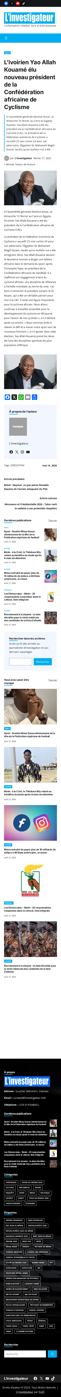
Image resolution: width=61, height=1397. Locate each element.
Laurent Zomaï (32, 1284)
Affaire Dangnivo (14, 1220)
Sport (7, 53)
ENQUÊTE (10, 1193)
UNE (51, 1326)
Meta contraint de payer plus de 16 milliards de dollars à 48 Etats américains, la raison (22, 576)
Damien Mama (38, 1263)
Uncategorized (13, 1203)
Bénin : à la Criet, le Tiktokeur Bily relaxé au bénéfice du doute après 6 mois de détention (23, 555)
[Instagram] (22, 452)
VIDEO (8, 1331)
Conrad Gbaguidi (14, 1252)
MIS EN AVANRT (12, 1294)
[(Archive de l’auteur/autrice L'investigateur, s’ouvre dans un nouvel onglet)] (6, 160)
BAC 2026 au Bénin (14, 1225)
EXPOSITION (17, 465)
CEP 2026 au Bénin (43, 1247)
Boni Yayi (26, 1241)
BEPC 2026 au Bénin (42, 1236)
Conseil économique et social (20, 1257)
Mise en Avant (40, 1289)
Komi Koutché (12, 1284)
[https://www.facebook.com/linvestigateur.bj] (35, 1378)
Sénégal (42, 1321)
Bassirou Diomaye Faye (17, 1236)
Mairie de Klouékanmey (17, 1289)
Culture (10, 1187)
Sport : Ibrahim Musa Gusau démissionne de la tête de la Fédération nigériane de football (21, 534)
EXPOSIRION (11, 1268)
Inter (21, 1193)
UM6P (41, 1326)
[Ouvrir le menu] (6, 38)
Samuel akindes (36, 1310)
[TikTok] (24, 3)
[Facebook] (6, 3)
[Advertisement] (30, 1023)
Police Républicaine (15, 1305)
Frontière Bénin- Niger (17, 1273)
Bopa (38, 1241)
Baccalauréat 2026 (37, 1225)
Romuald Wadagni (15, 1310)
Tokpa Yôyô (28, 1326)
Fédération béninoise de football (22, 1278)
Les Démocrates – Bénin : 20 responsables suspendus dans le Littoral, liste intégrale (22, 596)
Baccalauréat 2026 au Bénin (19, 1231)
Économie (30, 1203)
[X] (12, 3)
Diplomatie (24, 1187)
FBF (38, 1268)
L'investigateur (16, 1378)
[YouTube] (18, 3)
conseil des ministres (37, 1252)
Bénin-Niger (11, 1247)
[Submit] (52, 1354)
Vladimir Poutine (24, 1331)
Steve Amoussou (14, 1321)
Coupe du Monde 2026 (32, 1182)
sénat (30, 1321)
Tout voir (52, 520)
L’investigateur (23, 158)
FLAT (41, 1392)
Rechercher (42, 661)
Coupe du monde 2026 (16, 1263)
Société (7, 548)
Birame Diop (11, 1241)
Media (32, 1193)
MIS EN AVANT (31, 1294)
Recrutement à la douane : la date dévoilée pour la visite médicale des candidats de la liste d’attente (22, 617)
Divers (38, 1187)
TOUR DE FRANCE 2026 (39, 1198)
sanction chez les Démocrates (21, 1315)
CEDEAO (25, 1247)
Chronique (11, 1182)
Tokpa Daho (11, 1326)
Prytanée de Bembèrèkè (41, 1305)
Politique (8, 590)
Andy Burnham (35, 1220)
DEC (51, 1263)
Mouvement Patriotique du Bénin (22, 1300)
